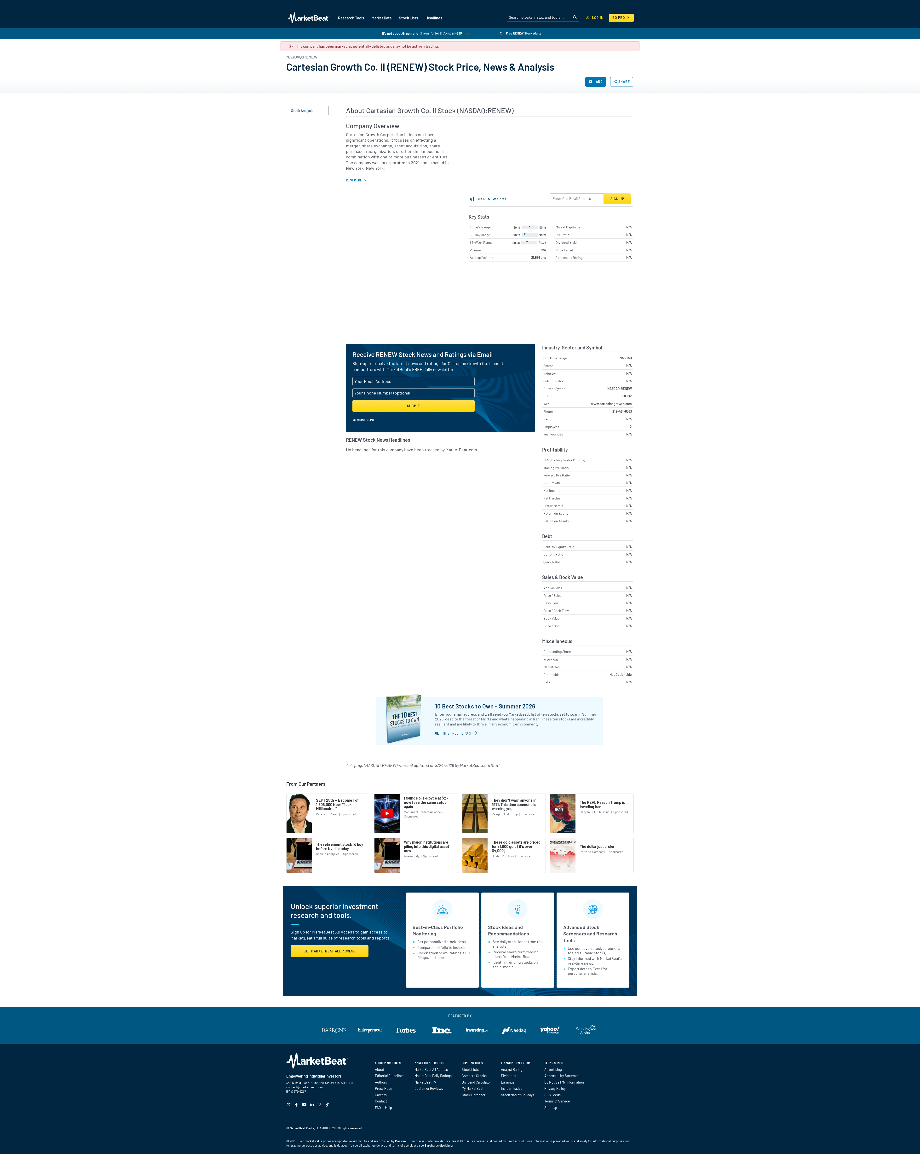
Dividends (508, 1075)
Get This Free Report (453, 733)
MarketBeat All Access (431, 1069)
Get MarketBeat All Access (330, 951)
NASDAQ (626, 358)
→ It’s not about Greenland (398, 33)
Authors (381, 1082)
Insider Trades (511, 1088)
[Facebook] (297, 1104)
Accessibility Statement (562, 1075)
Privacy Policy (555, 1088)
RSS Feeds (552, 1095)
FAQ (378, 1107)
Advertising (553, 1069)
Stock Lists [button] (408, 18)
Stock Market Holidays (517, 1095)
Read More (354, 180)
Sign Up (617, 199)
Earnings (507, 1082)
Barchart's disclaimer (439, 1145)
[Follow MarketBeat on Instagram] (320, 1104)
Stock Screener (473, 1095)
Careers (381, 1095)
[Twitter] (289, 1104)
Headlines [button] (434, 18)
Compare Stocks (474, 1075)
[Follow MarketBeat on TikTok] (328, 1104)
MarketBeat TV (425, 1082)
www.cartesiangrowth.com (611, 404)
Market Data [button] (381, 18)
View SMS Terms (363, 419)
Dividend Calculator (476, 1082)
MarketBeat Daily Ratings (433, 1075)
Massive (400, 1141)
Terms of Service (557, 1101)
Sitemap (550, 1107)
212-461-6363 (622, 411)
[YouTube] (305, 1104)
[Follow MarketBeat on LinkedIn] (313, 1104)
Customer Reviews (428, 1088)
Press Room (384, 1088)
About (379, 1069)
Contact (381, 1101)
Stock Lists (470, 1069)
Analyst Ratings (512, 1069)
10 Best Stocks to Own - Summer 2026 (485, 706)
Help (388, 1107)
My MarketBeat (472, 1088)
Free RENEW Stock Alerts (523, 33)
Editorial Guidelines (389, 1075)
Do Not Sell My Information (564, 1082)
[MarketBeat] (308, 17)
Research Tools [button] (351, 18)
